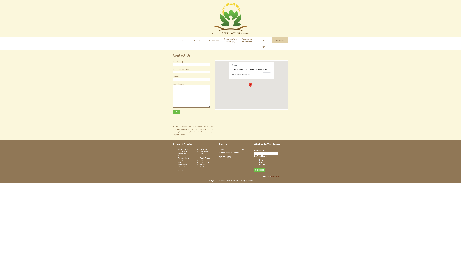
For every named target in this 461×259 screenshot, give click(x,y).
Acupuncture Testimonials (247, 40)
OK (267, 75)
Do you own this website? (241, 74)
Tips (263, 46)
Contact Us (279, 40)
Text (262, 162)
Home (181, 40)
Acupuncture (214, 40)
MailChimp (275, 176)
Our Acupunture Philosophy (230, 40)
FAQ (263, 40)
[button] (250, 85)
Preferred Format (261, 156)
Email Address (259, 150)
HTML (262, 160)
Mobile (263, 164)
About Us (197, 40)
